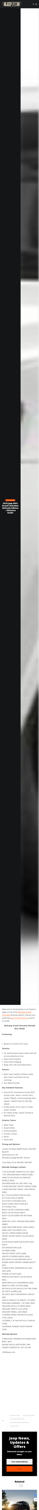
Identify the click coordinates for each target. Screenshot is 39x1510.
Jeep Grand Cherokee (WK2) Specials (20, 1422)
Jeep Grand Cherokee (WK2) (17, 1418)
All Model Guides (15, 1415)
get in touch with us (19, 1018)
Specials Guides (10, 500)
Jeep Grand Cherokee (29, 1415)
